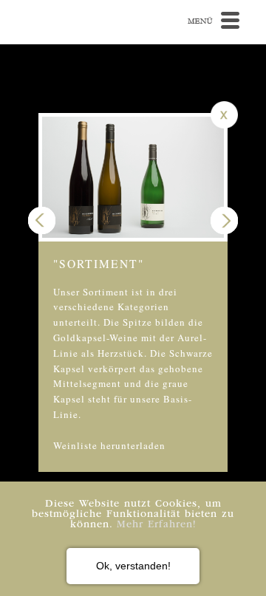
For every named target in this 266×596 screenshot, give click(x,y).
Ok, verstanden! (133, 566)
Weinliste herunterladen (109, 445)
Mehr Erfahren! (157, 525)
